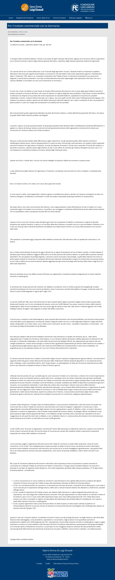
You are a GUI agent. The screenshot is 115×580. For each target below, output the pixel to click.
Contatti (39, 564)
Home (11, 18)
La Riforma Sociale (22, 32)
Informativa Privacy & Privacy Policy (66, 564)
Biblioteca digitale (75, 18)
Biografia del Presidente (24, 18)
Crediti (47, 564)
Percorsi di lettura (59, 18)
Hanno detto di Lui (43, 18)
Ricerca (89, 18)
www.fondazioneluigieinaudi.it (57, 559)
